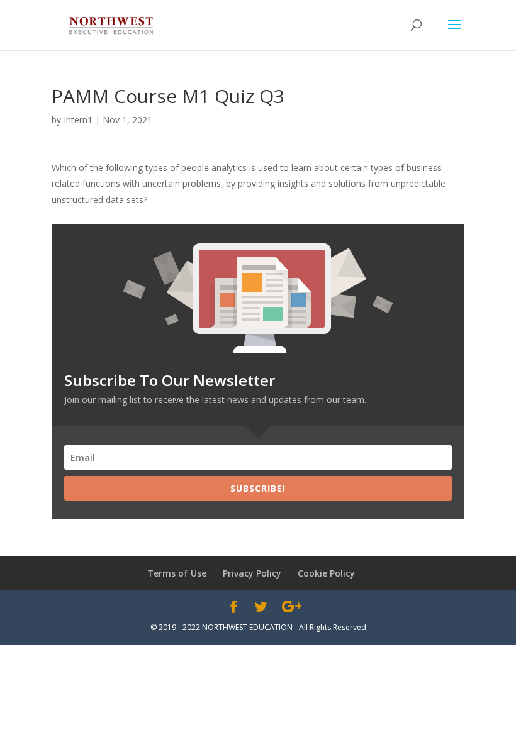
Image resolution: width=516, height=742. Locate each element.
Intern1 (78, 120)
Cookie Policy (326, 573)
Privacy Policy (252, 573)
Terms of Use (176, 573)
